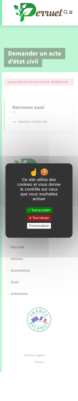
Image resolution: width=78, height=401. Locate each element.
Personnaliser (39, 225)
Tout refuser (40, 218)
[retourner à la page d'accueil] (38, 12)
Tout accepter (40, 210)
